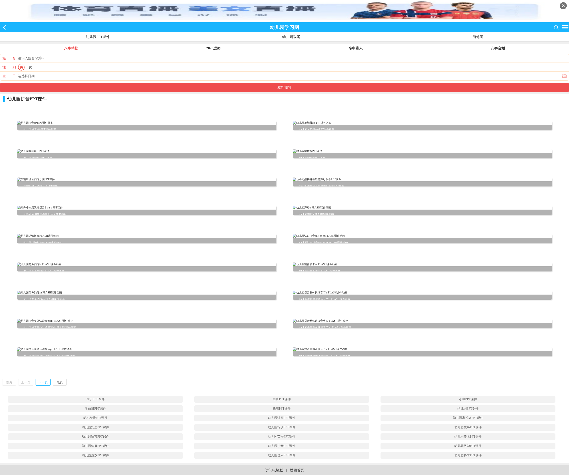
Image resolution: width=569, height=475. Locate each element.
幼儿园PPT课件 (98, 37)
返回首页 (297, 470)
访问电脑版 (274, 470)
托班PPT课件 (282, 408)
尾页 (60, 382)
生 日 (9, 76)
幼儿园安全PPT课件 (95, 427)
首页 (9, 382)
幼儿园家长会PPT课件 (468, 418)
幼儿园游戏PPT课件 (95, 455)
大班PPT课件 (95, 399)
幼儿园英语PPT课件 (281, 436)
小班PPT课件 (468, 399)
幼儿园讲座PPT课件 (281, 418)
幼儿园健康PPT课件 (95, 446)
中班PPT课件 (282, 399)
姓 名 (9, 58)
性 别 (9, 67)
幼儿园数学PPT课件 (468, 446)
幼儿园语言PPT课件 (95, 436)
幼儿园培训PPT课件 (281, 427)
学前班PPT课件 (95, 408)
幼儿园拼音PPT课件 (281, 446)
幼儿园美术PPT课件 (468, 436)
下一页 (43, 382)
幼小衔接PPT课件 (95, 418)
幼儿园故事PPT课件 (468, 427)
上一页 (25, 382)
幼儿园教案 (291, 37)
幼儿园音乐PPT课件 (281, 455)
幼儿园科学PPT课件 (468, 455)
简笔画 (478, 37)
